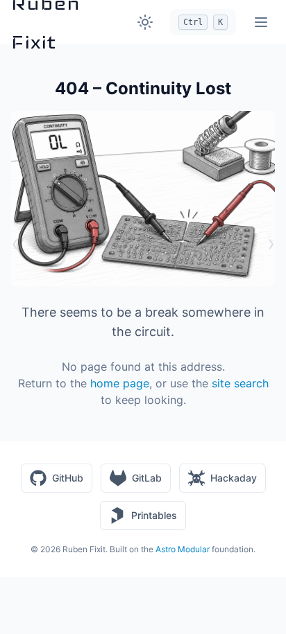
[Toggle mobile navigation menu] (261, 22)
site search (240, 383)
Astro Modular (182, 549)
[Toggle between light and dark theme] (145, 22)
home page (119, 383)
